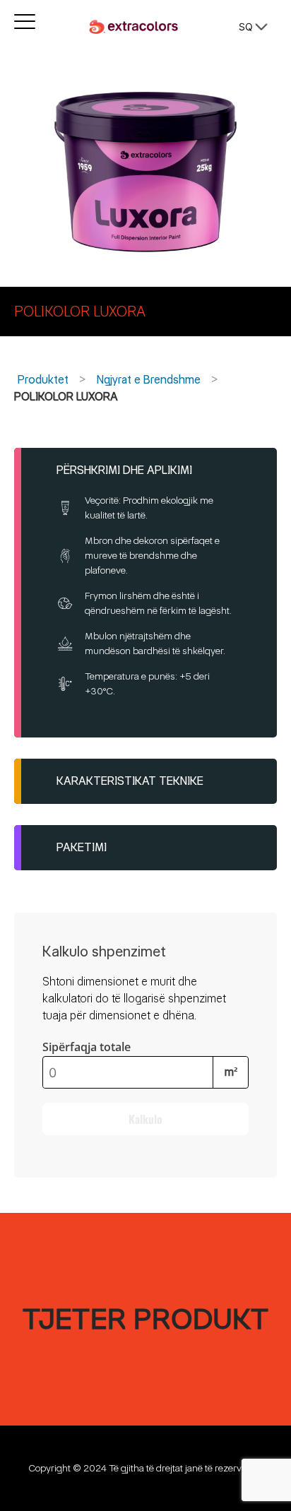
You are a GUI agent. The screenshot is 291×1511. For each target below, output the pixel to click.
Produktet (43, 379)
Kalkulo (145, 1118)
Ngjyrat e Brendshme (149, 379)
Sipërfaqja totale (86, 1047)
